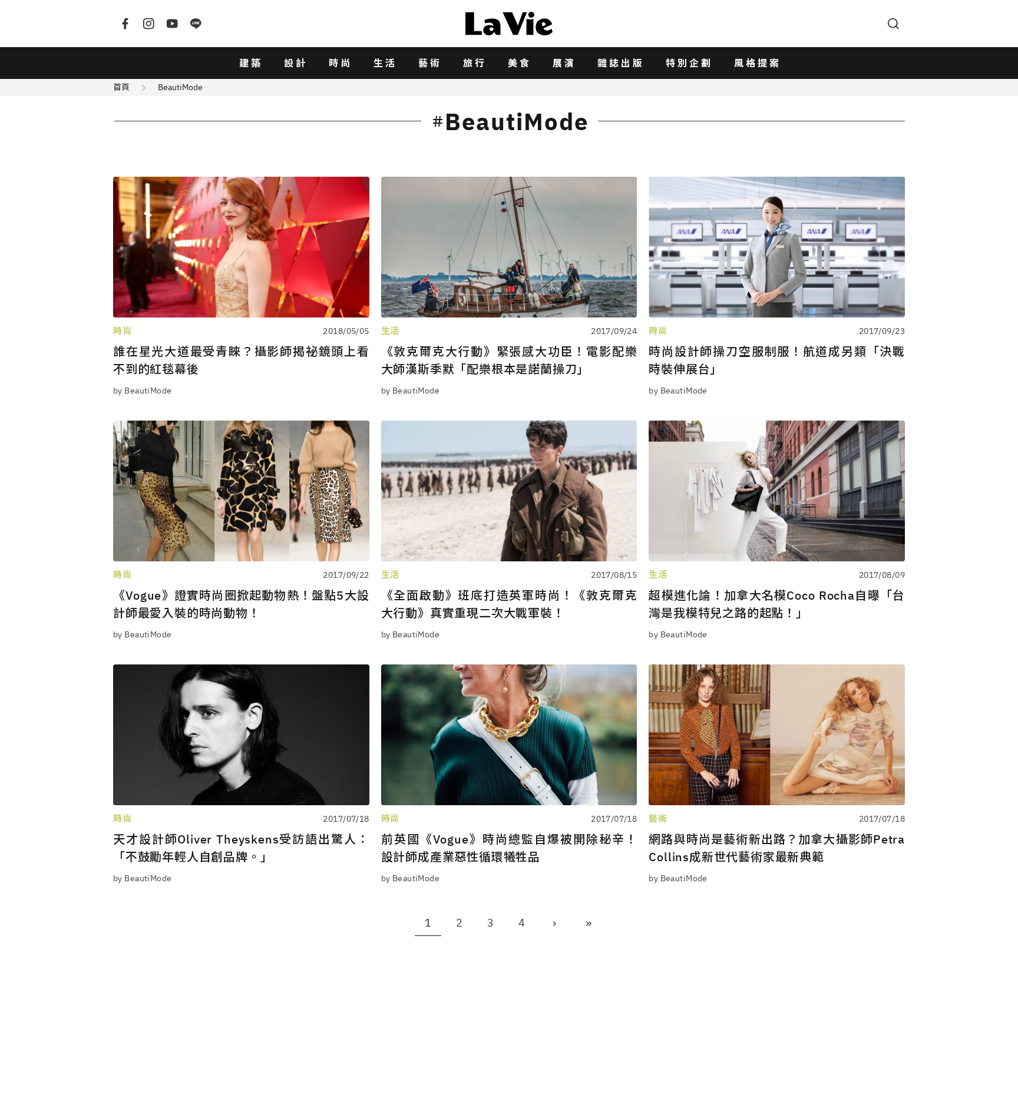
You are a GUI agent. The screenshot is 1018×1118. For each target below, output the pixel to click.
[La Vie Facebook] (125, 23)
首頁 (121, 87)
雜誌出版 (620, 63)
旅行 (475, 63)
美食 (519, 63)
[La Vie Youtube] (172, 23)
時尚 (340, 63)
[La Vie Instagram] (148, 23)
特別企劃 (689, 63)
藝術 (430, 63)
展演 (564, 63)
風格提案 (757, 63)
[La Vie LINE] (195, 23)
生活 (385, 63)
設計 (296, 63)
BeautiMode (180, 87)
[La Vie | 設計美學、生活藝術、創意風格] (509, 23)
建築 (251, 63)
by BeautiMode (142, 390)
